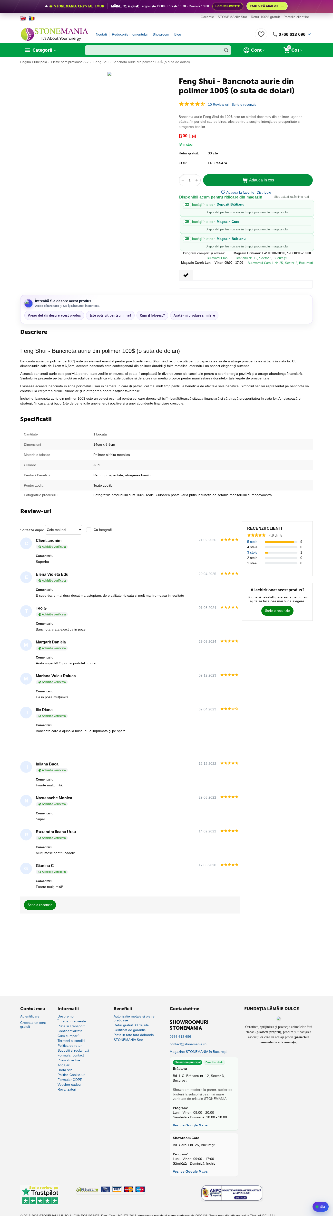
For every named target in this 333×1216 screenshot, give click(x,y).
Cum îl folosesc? (152, 315)
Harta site (65, 1070)
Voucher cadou (69, 1084)
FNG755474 (217, 163)
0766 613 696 (292, 34)
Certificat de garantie (130, 1030)
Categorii (42, 50)
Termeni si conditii (71, 1041)
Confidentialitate (70, 1031)
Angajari (64, 1065)
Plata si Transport (71, 1026)
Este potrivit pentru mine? (110, 315)
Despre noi (66, 1016)
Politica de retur (70, 1045)
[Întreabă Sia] (321, 1207)
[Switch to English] (23, 18)
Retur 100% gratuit (265, 17)
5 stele (252, 542)
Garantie (207, 17)
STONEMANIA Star (232, 17)
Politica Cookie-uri (71, 1075)
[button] (264, 192)
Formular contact (71, 1055)
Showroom (161, 34)
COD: (183, 163)
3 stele (252, 552)
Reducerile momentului (129, 34)
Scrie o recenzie (244, 104)
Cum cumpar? (68, 1036)
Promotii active (69, 1060)
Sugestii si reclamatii (73, 1050)
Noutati (101, 34)
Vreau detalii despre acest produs (54, 315)
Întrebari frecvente (72, 1021)
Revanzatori (67, 1089)
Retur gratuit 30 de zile (131, 1025)
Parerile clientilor (296, 17)
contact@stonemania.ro (188, 1044)
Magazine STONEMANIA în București (198, 1052)
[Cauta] (226, 50)
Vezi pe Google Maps (190, 1125)
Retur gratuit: (189, 153)
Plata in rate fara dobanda (134, 1035)
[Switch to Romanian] (32, 18)
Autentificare (29, 1016)
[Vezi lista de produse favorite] (261, 37)
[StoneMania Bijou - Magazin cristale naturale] (54, 34)
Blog (177, 34)
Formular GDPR (70, 1080)
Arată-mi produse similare (194, 315)
